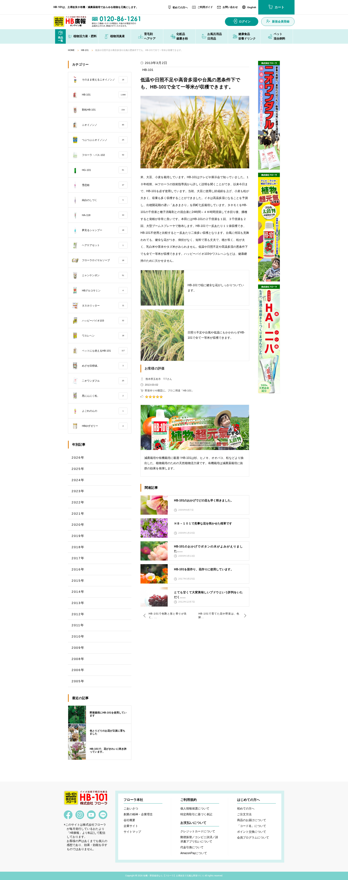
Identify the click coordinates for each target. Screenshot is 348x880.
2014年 (78, 591)
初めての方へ (180, 7)
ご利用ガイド (205, 7)
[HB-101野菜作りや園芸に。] (269, 227)
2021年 (78, 513)
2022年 (78, 502)
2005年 (78, 681)
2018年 (78, 547)
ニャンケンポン (103, 275)
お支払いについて (193, 823)
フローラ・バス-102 (103, 154)
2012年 (78, 614)
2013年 (78, 603)
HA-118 (103, 215)
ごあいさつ (131, 808)
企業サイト (131, 826)
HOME (71, 50)
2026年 (78, 457)
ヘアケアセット (103, 245)
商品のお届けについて (251, 820)
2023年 (78, 491)
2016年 (78, 569)
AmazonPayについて (193, 853)
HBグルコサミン (103, 290)
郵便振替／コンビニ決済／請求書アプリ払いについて (199, 839)
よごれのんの (103, 410)
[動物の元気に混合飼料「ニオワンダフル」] (269, 115)
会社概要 (129, 820)
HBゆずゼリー (103, 425)
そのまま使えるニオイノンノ (103, 79)
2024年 (78, 480)
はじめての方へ (248, 800)
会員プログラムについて (253, 837)
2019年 (78, 536)
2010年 (78, 636)
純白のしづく (103, 200)
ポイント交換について (251, 831)
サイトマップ (132, 831)
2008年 (78, 659)
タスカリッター (103, 305)
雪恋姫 (103, 185)
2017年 (78, 558)
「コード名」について (251, 826)
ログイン (244, 21)
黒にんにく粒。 (103, 395)
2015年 (78, 580)
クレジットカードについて (197, 831)
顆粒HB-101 (103, 109)
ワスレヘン (103, 335)
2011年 (78, 625)
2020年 (78, 524)
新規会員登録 (280, 21)
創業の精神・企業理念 (138, 814)
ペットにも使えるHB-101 (103, 350)
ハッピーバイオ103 (103, 320)
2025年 (78, 469)
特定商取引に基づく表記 (196, 814)
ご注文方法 (244, 814)
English (251, 7)
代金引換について (192, 847)
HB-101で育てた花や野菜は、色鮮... (218, 615)
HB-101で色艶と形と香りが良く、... (168, 615)
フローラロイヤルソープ (103, 260)
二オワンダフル (103, 380)
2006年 (78, 670)
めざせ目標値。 (103, 365)
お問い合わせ (230, 7)
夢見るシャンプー (103, 230)
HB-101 (85, 50)
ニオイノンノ (103, 124)
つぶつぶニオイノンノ (103, 139)
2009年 (78, 647)
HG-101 (103, 170)
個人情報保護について (194, 808)
